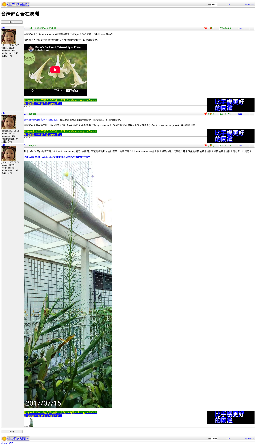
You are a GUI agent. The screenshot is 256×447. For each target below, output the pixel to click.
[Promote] (205, 28)
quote (240, 28)
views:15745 (7, 443)
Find (228, 4)
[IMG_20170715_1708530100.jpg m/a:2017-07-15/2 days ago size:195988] (31, 426)
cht (9, 4)
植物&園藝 (20, 4)
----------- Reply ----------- (11, 22)
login (247, 4)
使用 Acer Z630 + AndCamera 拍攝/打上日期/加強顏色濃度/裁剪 (57, 157)
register (251, 4)
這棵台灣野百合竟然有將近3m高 (41, 119)
